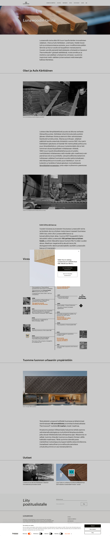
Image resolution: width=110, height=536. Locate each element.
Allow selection (93, 529)
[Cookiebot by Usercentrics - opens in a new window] (15, 534)
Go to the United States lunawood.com (67, 268)
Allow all (92, 525)
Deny (93, 532)
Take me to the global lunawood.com (67, 274)
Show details (67, 533)
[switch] (40, 534)
